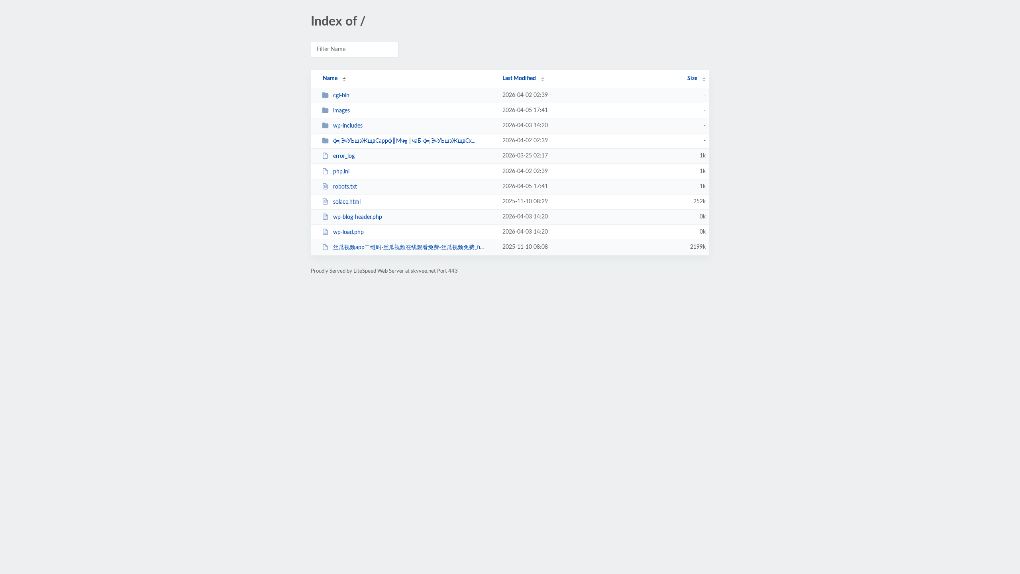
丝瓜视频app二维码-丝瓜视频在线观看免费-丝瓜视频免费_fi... (408, 247)
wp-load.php (348, 232)
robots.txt (345, 187)
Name (330, 78)
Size (692, 78)
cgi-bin (341, 95)
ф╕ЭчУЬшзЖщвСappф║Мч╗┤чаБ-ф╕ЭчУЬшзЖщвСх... (404, 141)
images (341, 111)
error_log (344, 156)
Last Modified (519, 78)
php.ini (341, 172)
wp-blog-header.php (357, 217)
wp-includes (348, 126)
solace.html (347, 202)
